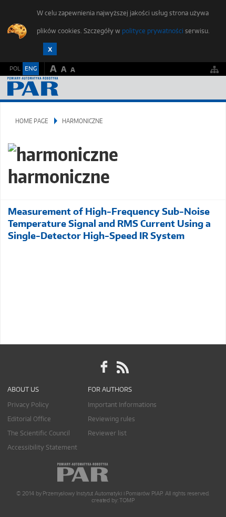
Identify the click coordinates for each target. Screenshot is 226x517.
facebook (104, 366)
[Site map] (214, 69)
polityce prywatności (152, 31)
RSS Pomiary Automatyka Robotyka (122, 366)
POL (14, 68)
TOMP (126, 500)
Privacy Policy (28, 405)
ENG (31, 68)
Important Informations (122, 405)
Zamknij (50, 49)
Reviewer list (107, 433)
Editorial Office (29, 419)
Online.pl (113, 472)
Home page (31, 121)
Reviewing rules (111, 419)
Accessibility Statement (42, 447)
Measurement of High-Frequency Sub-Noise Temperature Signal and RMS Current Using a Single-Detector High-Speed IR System (109, 223)
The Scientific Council (38, 433)
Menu (208, 87)
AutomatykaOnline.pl (64, 87)
